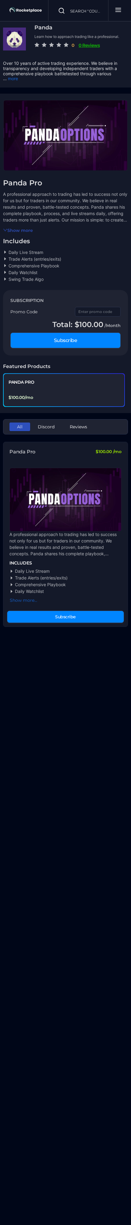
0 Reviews (89, 45)
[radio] (36, 45)
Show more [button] (20, 230)
